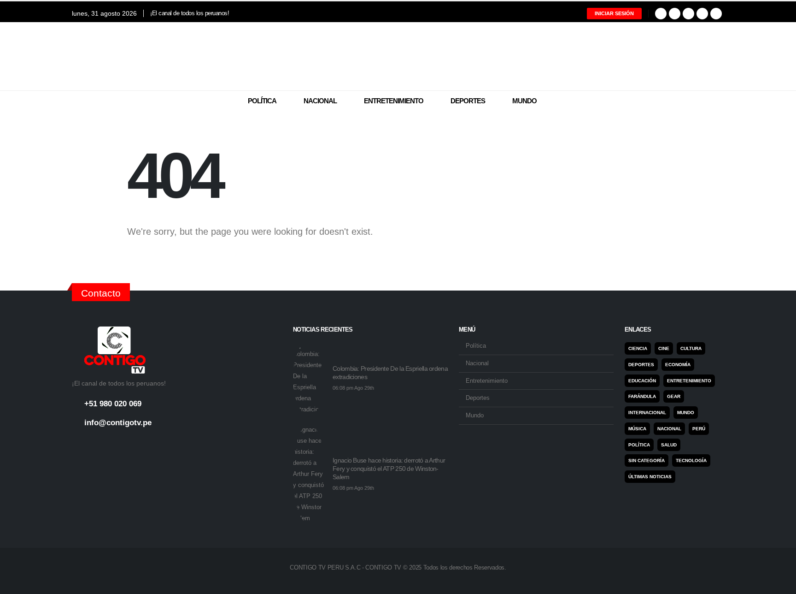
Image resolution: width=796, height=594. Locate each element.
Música (637, 428)
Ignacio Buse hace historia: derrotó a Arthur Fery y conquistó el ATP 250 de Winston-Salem (389, 469)
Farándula (642, 396)
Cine (663, 348)
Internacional (647, 412)
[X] (674, 13)
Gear (673, 396)
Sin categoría (646, 460)
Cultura (691, 348)
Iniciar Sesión (614, 13)
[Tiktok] (716, 13)
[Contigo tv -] (398, 56)
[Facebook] (661, 13)
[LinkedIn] (702, 13)
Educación (642, 380)
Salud (669, 444)
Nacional (320, 101)
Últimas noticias (650, 476)
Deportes (468, 101)
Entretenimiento (393, 101)
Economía (678, 364)
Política (262, 101)
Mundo (524, 101)
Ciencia (637, 348)
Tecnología (691, 460)
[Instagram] (688, 13)
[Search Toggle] (718, 101)
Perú (698, 428)
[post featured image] (309, 378)
